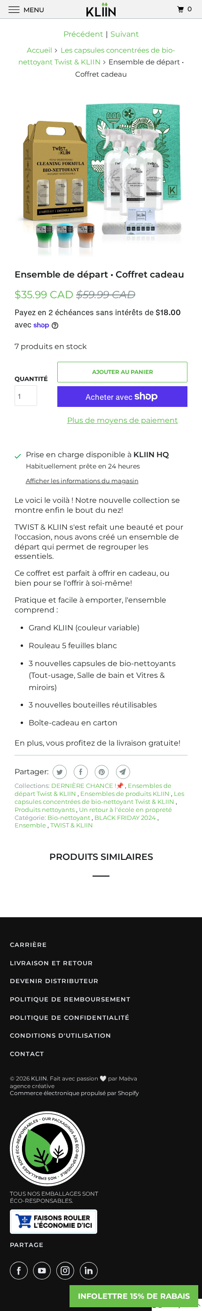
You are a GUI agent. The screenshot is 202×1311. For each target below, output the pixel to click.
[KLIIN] (101, 9)
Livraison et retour (51, 963)
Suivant (124, 34)
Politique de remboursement (70, 999)
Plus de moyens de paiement (122, 420)
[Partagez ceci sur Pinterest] (101, 772)
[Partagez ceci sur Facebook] (79, 772)
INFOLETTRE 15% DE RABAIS (134, 1296)
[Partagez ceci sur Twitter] (58, 772)
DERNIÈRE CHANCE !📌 (88, 785)
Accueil (39, 50)
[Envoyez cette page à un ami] (122, 772)
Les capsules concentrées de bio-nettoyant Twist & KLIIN (99, 797)
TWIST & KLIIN (71, 825)
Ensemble (31, 825)
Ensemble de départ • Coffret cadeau (99, 274)
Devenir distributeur (54, 981)
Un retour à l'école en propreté (125, 809)
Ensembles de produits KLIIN (125, 793)
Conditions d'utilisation (60, 1035)
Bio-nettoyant (69, 817)
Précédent (83, 34)
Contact (27, 1053)
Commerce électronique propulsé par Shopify (74, 1092)
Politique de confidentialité (70, 1017)
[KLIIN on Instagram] (67, 1270)
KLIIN (39, 1078)
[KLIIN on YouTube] (43, 1270)
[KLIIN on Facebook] (20, 1270)
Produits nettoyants (45, 809)
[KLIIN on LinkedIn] (90, 1270)
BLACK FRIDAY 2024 (125, 817)
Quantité (31, 378)
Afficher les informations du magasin (82, 481)
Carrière (28, 944)
